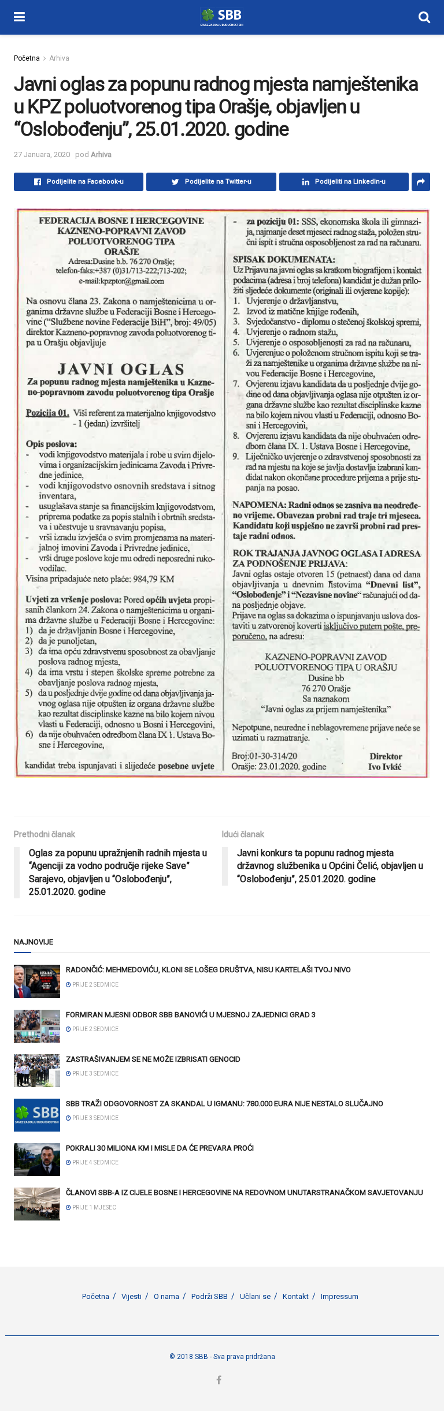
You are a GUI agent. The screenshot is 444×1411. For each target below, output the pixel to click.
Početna (27, 58)
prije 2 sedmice (95, 984)
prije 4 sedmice (95, 1162)
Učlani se (255, 1296)
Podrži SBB (209, 1296)
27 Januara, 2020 (42, 154)
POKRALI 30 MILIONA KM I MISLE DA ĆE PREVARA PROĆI (160, 1148)
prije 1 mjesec (93, 1207)
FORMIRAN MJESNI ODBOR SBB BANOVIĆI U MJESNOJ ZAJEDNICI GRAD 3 (191, 1014)
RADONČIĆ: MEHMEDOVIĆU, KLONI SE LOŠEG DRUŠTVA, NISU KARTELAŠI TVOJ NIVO (208, 969)
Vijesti (131, 1296)
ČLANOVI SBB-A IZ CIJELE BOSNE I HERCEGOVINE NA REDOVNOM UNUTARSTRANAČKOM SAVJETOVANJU (244, 1192)
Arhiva (59, 58)
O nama (166, 1296)
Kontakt (296, 1296)
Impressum (339, 1296)
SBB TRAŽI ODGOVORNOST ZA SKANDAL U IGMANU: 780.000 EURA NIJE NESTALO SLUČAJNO (224, 1103)
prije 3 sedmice (95, 1073)
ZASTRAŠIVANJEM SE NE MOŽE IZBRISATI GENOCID (153, 1059)
